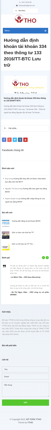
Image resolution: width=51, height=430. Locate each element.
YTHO (30, 423)
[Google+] (9, 140)
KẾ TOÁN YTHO (33, 419)
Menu (7, 31)
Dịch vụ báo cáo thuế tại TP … (24, 232)
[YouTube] (25, 140)
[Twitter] (15, 140)
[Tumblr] (20, 140)
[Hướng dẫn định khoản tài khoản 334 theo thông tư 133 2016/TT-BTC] (25, 85)
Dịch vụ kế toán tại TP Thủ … (23, 244)
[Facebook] (4, 140)
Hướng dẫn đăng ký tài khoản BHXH (26, 221)
